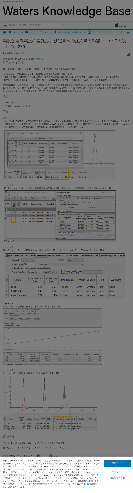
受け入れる (117, 463)
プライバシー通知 (68, 484)
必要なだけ (117, 471)
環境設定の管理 (117, 478)
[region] (66, 475)
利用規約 (88, 484)
